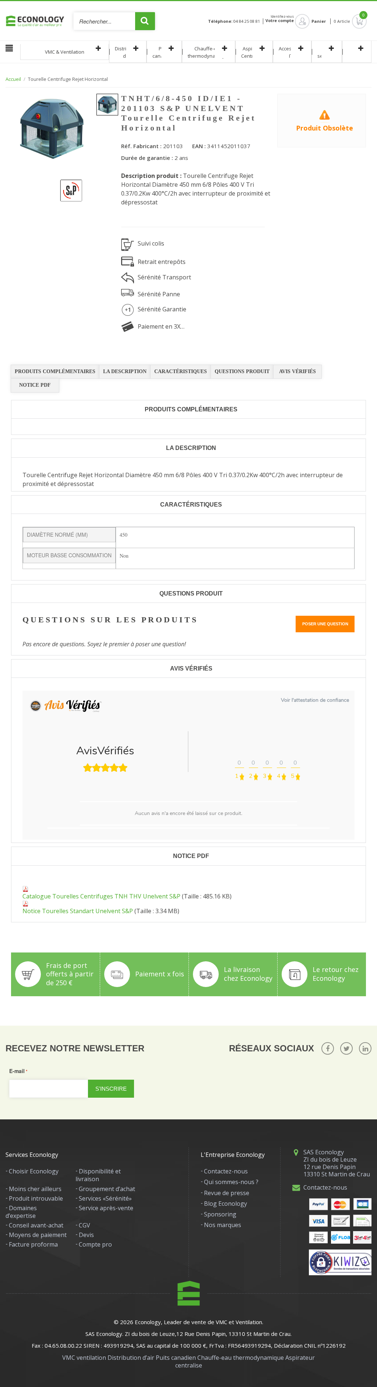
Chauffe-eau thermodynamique (208, 52)
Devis (86, 1235)
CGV (84, 1225)
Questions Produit (242, 371)
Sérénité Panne (159, 294)
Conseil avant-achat (36, 1225)
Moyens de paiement (38, 1235)
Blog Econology (225, 1204)
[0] (353, 21)
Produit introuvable (36, 1198)
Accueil (13, 79)
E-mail (17, 1071)
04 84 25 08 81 (246, 21)
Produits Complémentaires (55, 371)
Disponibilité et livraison (98, 1175)
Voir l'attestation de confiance (315, 700)
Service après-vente (106, 1208)
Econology (148, 1322)
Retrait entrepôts (162, 262)
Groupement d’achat (107, 1189)
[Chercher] (145, 21)
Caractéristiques (180, 371)
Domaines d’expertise (21, 1212)
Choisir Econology (34, 1171)
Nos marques (222, 1225)
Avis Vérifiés (297, 371)
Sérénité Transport (164, 277)
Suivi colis (151, 243)
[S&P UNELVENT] (66, 185)
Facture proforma (33, 1244)
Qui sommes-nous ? (231, 1182)
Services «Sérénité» (105, 1198)
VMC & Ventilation (64, 52)
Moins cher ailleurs (35, 1189)
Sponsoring (220, 1214)
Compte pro (95, 1244)
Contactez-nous (226, 1171)
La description (125, 371)
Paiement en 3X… (161, 326)
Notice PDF (35, 385)
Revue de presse (226, 1193)
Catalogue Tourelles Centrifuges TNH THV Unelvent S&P (101, 896)
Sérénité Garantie (162, 309)
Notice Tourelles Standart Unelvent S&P (77, 911)
